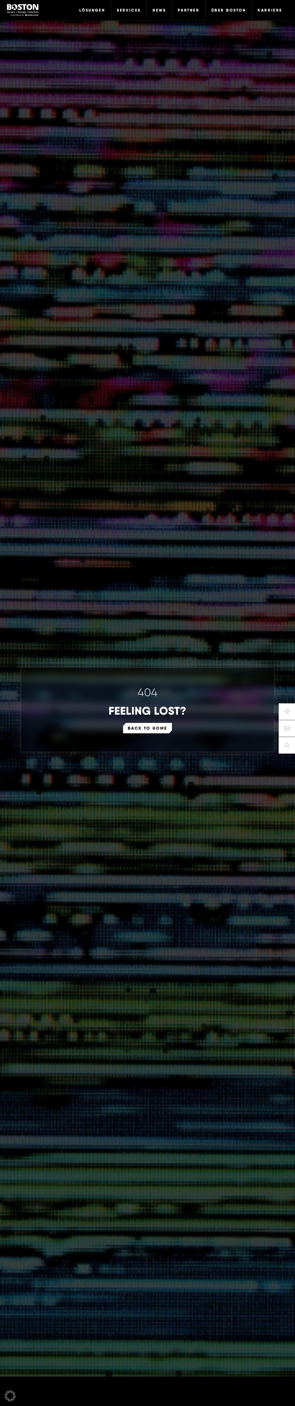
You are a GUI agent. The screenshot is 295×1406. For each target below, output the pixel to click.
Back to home (147, 728)
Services (129, 10)
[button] (10, 1396)
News (159, 10)
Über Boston (228, 10)
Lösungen (92, 10)
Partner (188, 10)
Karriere (270, 10)
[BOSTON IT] (22, 10)
